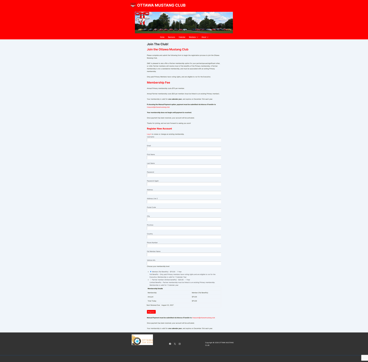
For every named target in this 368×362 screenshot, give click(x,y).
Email (149, 146)
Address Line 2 (152, 198)
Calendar (182, 37)
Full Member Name (153, 251)
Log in (149, 134)
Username (150, 137)
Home (162, 37)
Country (150, 234)
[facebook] (170, 344)
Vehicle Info (151, 260)
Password (150, 172)
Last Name (151, 163)
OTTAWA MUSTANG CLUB (161, 5)
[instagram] (180, 344)
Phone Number (152, 243)
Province (150, 225)
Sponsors (171, 37)
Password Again (153, 181)
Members (192, 37)
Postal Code (151, 207)
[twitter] (175, 344)
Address (150, 190)
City (148, 216)
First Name (151, 154)
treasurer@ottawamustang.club (158, 107)
